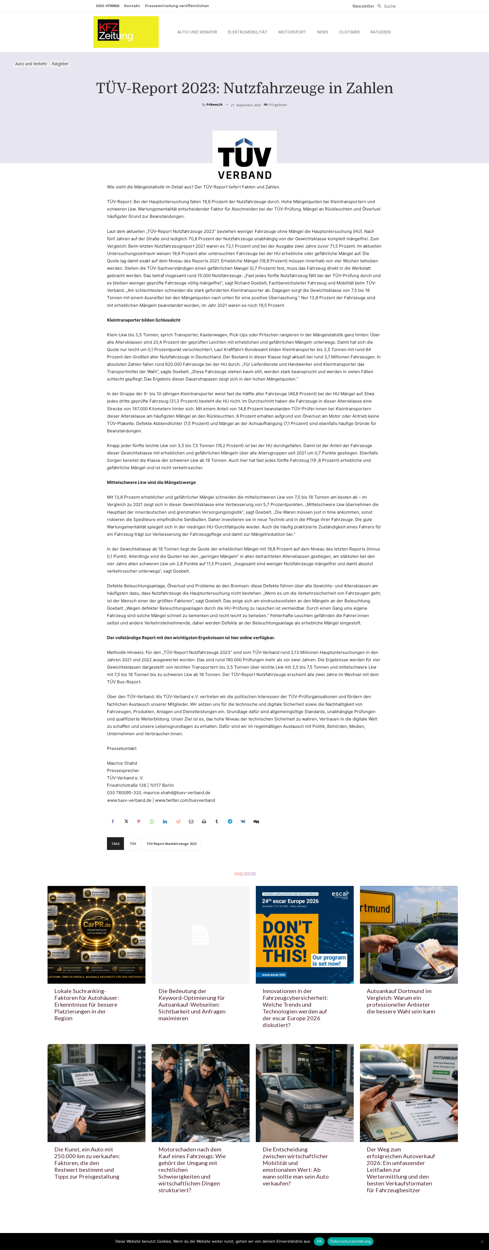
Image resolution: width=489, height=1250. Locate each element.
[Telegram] (229, 821)
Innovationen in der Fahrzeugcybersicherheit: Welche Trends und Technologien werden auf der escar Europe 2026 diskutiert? (295, 1007)
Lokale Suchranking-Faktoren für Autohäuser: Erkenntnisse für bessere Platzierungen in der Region (86, 1004)
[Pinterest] (138, 821)
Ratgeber (60, 63)
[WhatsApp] (151, 821)
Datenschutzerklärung (350, 1241)
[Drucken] (203, 821)
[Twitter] (125, 821)
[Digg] (255, 821)
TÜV (133, 843)
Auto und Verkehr (31, 63)
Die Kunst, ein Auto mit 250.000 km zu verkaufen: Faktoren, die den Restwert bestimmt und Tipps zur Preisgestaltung (87, 1163)
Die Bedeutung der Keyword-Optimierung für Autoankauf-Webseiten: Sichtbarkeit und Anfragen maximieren (192, 1004)
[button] (385, 6)
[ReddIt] (177, 821)
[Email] (190, 821)
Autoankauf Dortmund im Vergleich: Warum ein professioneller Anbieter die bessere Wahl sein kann (401, 1001)
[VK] (242, 821)
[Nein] (482, 1241)
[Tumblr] (216, 821)
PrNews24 (214, 104)
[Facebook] (112, 821)
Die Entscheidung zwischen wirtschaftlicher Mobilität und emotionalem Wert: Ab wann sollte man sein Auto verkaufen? (296, 1166)
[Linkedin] (164, 821)
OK (319, 1241)
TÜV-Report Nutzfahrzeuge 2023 (171, 843)
